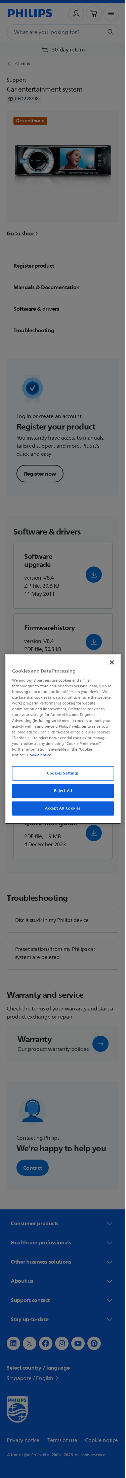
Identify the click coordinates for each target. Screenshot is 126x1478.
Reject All (60, 791)
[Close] (108, 662)
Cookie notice (37, 755)
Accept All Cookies (60, 808)
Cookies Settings (60, 773)
